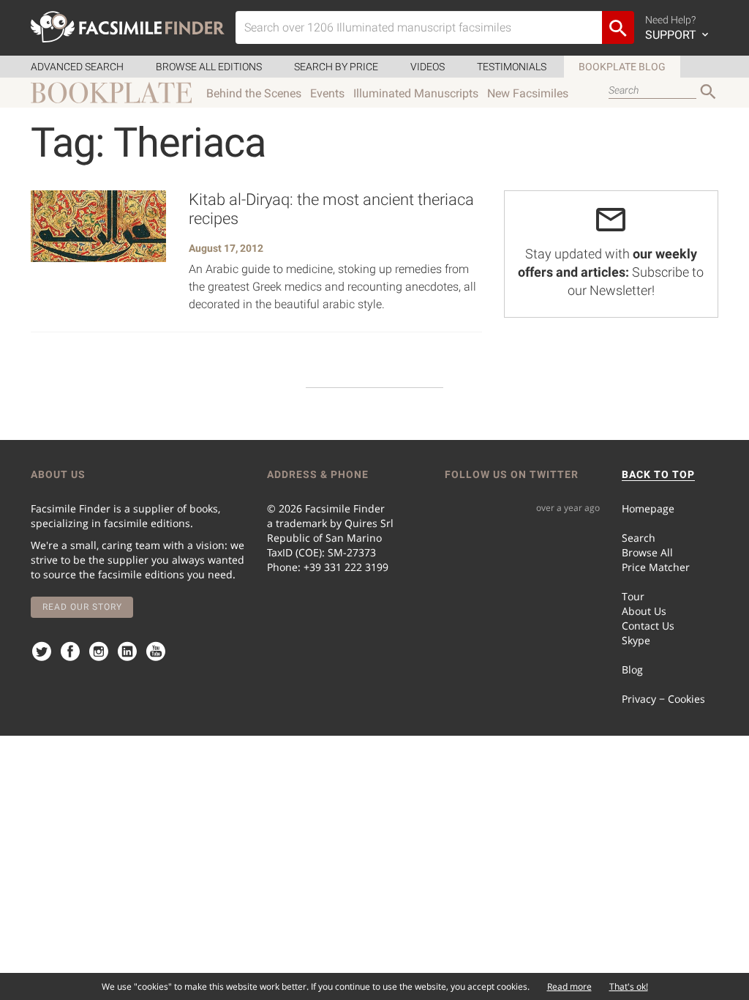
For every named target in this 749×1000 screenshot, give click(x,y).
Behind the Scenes (253, 93)
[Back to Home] (128, 26)
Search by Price (336, 66)
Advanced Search (77, 66)
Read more (569, 986)
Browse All (647, 552)
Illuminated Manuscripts (415, 93)
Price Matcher (656, 567)
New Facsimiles (527, 93)
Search (638, 538)
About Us (644, 611)
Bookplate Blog (622, 66)
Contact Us (648, 626)
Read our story (82, 607)
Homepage (648, 508)
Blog (632, 669)
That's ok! (628, 986)
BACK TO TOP (658, 474)
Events (327, 93)
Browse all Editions (209, 66)
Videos (427, 66)
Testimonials (511, 66)
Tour (633, 596)
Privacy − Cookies (663, 699)
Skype (636, 640)
